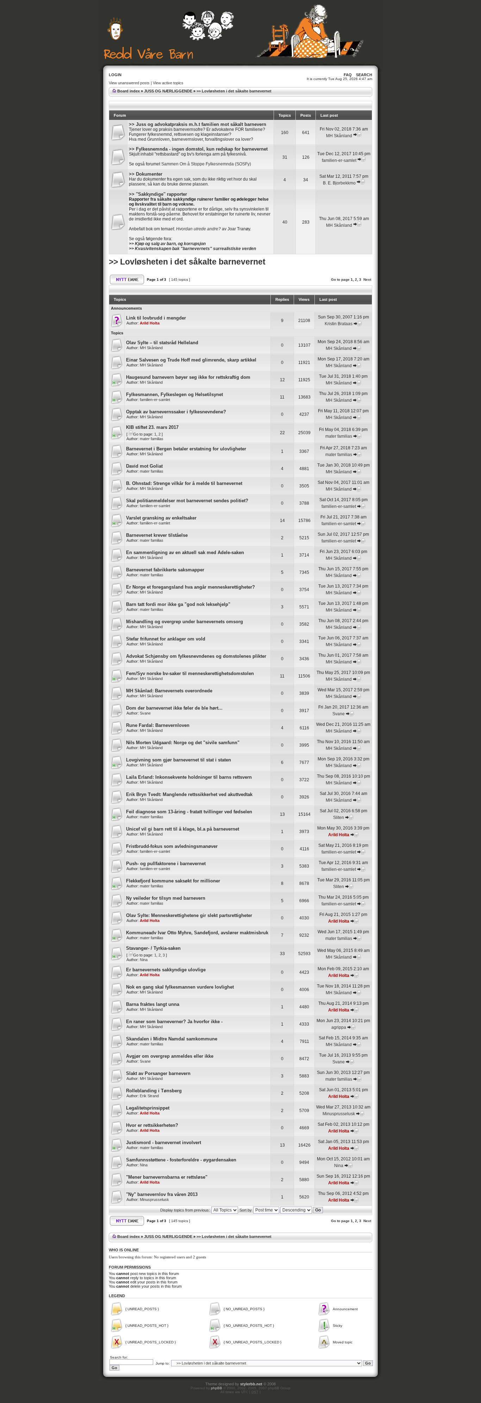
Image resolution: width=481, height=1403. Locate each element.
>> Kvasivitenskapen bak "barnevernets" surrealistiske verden (192, 248)
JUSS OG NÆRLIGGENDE (168, 91)
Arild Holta (150, 323)
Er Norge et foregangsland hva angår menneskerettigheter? (190, 587)
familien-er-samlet (339, 160)
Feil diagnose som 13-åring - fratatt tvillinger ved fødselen (189, 811)
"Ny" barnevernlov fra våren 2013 (162, 1194)
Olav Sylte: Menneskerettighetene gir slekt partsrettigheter (189, 915)
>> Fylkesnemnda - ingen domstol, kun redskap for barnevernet (198, 149)
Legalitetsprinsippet (147, 1108)
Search (364, 75)
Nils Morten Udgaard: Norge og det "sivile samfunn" (182, 742)
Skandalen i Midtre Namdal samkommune (171, 1038)
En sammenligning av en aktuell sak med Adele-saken (185, 552)
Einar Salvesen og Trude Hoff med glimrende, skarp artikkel (191, 360)
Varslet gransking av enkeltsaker (161, 518)
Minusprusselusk (339, 1113)
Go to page (340, 279)
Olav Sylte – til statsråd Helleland (162, 342)
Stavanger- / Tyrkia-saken (153, 948)
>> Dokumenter (145, 174)
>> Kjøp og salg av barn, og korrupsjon (167, 243)
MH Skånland (339, 135)
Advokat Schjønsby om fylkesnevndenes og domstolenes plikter (196, 656)
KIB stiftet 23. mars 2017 (152, 427)
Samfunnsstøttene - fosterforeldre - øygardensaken (181, 1159)
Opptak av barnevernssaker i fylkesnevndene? (176, 411)
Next (367, 279)
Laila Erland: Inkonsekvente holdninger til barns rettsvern (189, 777)
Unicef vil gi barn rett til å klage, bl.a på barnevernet (182, 829)
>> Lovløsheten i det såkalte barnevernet (233, 91)
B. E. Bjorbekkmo (339, 183)
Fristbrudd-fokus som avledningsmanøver (172, 846)
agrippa (338, 1027)
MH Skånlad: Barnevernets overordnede (169, 690)
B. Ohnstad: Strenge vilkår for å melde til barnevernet (184, 483)
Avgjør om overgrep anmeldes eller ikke (169, 1056)
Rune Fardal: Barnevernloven (157, 725)
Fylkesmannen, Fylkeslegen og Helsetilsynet (174, 394)
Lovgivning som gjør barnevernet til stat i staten (178, 760)
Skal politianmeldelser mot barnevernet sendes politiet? (187, 500)
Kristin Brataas (338, 323)
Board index (128, 91)
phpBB (216, 1388)
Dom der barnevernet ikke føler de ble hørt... (174, 708)
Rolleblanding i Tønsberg (154, 1090)
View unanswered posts (129, 83)
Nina (144, 960)
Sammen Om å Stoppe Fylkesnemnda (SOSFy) (206, 164)
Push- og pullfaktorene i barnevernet (166, 863)
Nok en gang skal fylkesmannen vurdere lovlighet (180, 987)
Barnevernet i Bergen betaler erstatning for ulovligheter (186, 448)
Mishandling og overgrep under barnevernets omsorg (184, 621)
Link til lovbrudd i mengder (156, 318)
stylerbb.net (251, 1384)
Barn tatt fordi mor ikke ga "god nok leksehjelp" (178, 604)
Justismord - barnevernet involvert (163, 1142)
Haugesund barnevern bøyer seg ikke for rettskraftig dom (188, 377)
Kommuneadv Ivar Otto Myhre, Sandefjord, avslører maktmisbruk (197, 932)
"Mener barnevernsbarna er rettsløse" (166, 1177)
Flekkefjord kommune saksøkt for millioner (173, 880)
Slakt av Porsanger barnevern (158, 1073)
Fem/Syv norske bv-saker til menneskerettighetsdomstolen (190, 673)
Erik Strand (149, 1096)
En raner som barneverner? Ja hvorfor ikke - (174, 1021)
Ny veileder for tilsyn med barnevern (165, 898)
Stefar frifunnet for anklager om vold (165, 639)
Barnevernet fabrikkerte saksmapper (165, 569)
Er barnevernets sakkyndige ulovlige (166, 969)
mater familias (151, 439)
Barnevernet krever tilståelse (157, 535)
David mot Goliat (144, 466)
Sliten (338, 817)
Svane (145, 713)
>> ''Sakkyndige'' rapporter (158, 194)
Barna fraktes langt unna (152, 1004)
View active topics (168, 83)
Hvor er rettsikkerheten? (152, 1125)
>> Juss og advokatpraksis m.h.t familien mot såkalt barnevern (197, 124)
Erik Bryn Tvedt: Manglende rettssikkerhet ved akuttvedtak (189, 794)
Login (115, 75)
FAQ (348, 75)
